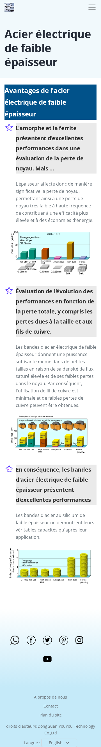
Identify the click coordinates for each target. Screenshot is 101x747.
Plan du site (51, 715)
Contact (50, 706)
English (56, 742)
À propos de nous (50, 697)
